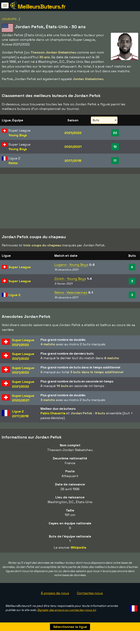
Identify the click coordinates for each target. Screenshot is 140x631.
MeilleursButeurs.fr (41, 6)
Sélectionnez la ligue (70, 627)
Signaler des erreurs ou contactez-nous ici (66, 610)
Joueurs (9, 19)
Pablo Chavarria (52, 413)
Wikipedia (78, 547)
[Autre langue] (132, 607)
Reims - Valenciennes (70, 292)
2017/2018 (73, 160)
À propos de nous (55, 593)
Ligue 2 (14, 295)
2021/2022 (72, 133)
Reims (13, 163)
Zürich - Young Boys (70, 279)
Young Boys (18, 135)
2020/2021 (72, 146)
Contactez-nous (90, 593)
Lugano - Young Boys (71, 265)
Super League (20, 267)
